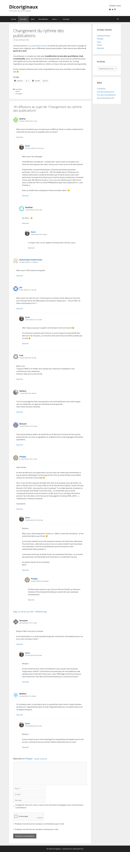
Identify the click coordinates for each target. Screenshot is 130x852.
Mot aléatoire (43, 19)
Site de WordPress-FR (105, 98)
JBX (20, 287)
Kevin (27, 146)
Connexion (101, 88)
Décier (99, 45)
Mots (33, 19)
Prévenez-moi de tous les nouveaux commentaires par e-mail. (39, 824)
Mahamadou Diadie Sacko (30, 260)
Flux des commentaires (106, 95)
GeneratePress (78, 849)
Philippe (22, 456)
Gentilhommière (103, 35)
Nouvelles (23, 19)
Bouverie (100, 48)
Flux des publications (105, 92)
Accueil (13, 19)
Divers (54, 19)
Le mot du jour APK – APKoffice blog (32, 611)
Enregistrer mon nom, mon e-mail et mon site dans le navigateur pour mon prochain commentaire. (49, 806)
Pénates (100, 39)
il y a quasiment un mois (37, 45)
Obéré (17, 91)
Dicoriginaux (23, 7)
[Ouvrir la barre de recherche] (118, 19)
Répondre (19, 137)
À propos (66, 19)
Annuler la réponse (40, 759)
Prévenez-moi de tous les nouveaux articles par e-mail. (37, 829)
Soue (99, 42)
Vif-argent (18, 94)
